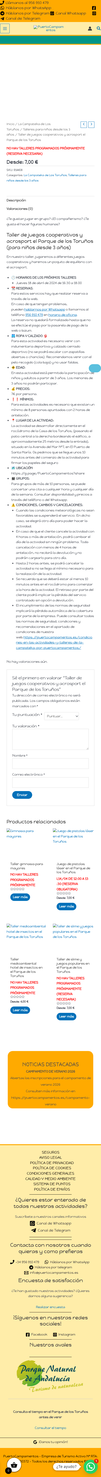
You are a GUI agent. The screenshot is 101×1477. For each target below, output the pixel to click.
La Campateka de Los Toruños (45, 175)
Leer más (20, 897)
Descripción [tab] (16, 200)
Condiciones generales (50, 1173)
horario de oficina (62, 315)
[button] (99, 29)
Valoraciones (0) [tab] (20, 209)
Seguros (50, 1152)
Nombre (19, 755)
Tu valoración (25, 726)
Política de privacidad (52, 1162)
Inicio (10, 124)
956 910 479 (34, 315)
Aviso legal (50, 1157)
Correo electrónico (28, 774)
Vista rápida (27, 855)
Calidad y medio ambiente (50, 1178)
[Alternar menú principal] (5, 28)
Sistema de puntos (51, 1183)
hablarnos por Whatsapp (44, 309)
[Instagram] (94, 13)
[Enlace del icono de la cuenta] (90, 28)
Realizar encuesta (50, 1307)
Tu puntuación (27, 714)
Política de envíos (52, 1189)
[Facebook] (94, 8)
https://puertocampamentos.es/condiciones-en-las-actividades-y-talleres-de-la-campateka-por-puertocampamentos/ (54, 642)
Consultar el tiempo (50, 1428)
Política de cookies (52, 1168)
